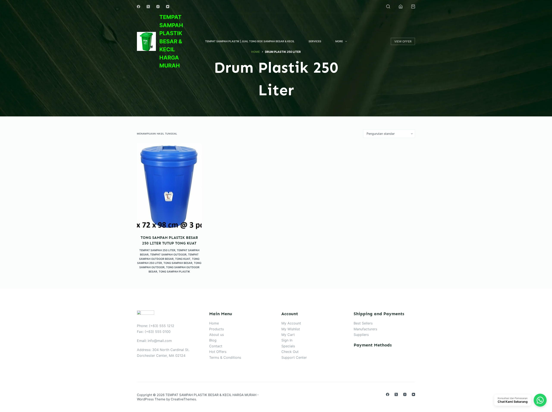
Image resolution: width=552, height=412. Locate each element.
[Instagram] (158, 6)
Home (214, 323)
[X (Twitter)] (148, 6)
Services (315, 41)
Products (216, 329)
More (339, 41)
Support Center (294, 357)
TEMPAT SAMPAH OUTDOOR (168, 254)
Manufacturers (365, 329)
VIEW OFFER (402, 41)
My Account (291, 323)
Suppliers (361, 334)
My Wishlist (290, 329)
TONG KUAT (182, 258)
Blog (212, 340)
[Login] (401, 6)
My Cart (288, 334)
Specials (288, 346)
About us (216, 334)
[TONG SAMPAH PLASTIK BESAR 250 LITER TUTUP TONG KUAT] (169, 186)
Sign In (286, 340)
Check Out (290, 351)
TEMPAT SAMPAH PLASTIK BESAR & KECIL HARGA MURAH (171, 41)
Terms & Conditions (225, 357)
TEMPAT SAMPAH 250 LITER (157, 250)
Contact (215, 346)
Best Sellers (363, 323)
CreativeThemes (183, 399)
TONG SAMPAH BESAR (177, 263)
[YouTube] (167, 6)
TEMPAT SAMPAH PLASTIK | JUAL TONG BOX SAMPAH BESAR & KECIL (250, 41)
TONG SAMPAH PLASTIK (174, 271)
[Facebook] (138, 6)
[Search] (388, 6)
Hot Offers (217, 351)
